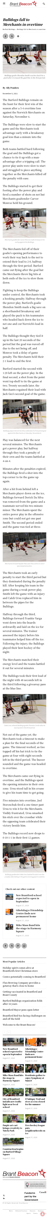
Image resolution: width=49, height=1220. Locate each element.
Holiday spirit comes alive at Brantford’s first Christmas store (20, 969)
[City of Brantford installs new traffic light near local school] (13, 1092)
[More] (18, 36)
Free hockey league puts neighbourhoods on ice (35, 1129)
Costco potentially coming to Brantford (24, 976)
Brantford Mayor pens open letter (21, 1009)
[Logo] (23, 4)
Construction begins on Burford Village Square (13, 1152)
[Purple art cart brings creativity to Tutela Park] (13, 1118)
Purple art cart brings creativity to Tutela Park (12, 1128)
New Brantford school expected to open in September (29, 898)
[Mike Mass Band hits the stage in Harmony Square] (9, 927)
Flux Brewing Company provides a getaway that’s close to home (21, 984)
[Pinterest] (18, 946)
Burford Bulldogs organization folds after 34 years (22, 1002)
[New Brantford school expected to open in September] (9, 897)
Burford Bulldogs (9, 29)
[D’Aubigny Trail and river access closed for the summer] (35, 1092)
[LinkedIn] (4, 1198)
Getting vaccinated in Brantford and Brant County (22, 993)
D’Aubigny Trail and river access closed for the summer (35, 1102)
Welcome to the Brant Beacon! (19, 1024)
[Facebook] (5, 36)
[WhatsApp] (24, 946)
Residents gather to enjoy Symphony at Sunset (35, 1078)
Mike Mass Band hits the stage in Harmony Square (28, 928)
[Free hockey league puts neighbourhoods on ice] (35, 1118)
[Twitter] (11, 36)
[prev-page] (4, 1032)
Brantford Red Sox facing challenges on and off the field (24, 1017)
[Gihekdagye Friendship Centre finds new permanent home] (9, 912)
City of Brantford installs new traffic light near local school (12, 1103)
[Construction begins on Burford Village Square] (13, 1142)
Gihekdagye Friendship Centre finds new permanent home (29, 913)
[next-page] (8, 1032)
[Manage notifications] (42, 1214)
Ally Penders (12, 87)
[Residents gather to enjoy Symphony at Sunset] (35, 1068)
